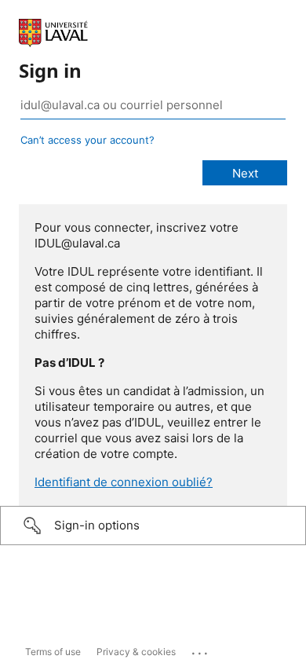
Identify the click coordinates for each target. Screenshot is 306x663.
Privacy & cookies (136, 652)
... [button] (200, 650)
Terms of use (53, 652)
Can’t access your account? (87, 140)
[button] (153, 525)
